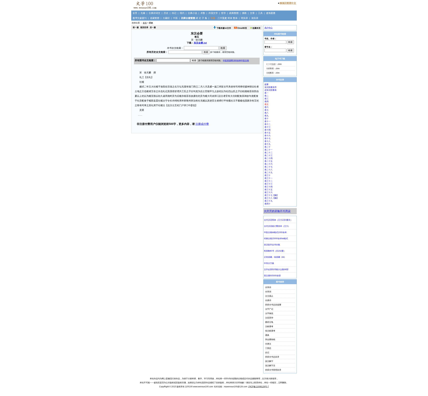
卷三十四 (268, 187)
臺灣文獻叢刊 (140, 18)
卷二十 (267, 147)
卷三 (266, 98)
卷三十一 (268, 178)
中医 (175, 18)
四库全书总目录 (272, 357)
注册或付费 (202, 124)
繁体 (235, 18)
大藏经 (166, 18)
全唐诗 (268, 300)
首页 (135, 13)
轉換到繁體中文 (288, 3)
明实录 (244, 18)
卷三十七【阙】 (271, 195)
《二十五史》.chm (273, 64)
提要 (266, 84)
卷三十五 (268, 189)
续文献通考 (270, 331)
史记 (267, 352)
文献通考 (269, 326)
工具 (260, 13)
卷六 (266, 107)
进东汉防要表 (270, 90)
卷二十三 (268, 155)
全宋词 (268, 292)
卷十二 (267, 124)
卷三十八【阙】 (271, 198)
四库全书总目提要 (273, 305)
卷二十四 (268, 158)
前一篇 (136, 27)
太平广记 (269, 309)
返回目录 (144, 27)
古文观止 (269, 296)
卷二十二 (268, 152)
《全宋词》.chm (272, 68)
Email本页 (242, 28)
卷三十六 (268, 192)
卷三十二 (268, 181)
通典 (267, 335)
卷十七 (267, 138)
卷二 (266, 96)
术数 (202, 13)
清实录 (254, 18)
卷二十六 (268, 164)
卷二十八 (268, 169)
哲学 (223, 13)
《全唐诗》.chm (272, 73)
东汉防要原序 (270, 87)
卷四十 (267, 204)
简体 (230, 18)
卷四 (266, 101)
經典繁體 (234, 13)
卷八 (266, 113)
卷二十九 (268, 172)
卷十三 (267, 127)
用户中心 (268, 28)
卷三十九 (268, 201)
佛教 (244, 13)
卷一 (266, 93)
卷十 (266, 118)
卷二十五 (268, 161)
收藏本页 (256, 28)
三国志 (268, 348)
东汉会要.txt (200, 42)
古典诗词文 (154, 13)
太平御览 (269, 313)
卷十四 (267, 130)
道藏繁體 (154, 18)
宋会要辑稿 (270, 339)
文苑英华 (269, 318)
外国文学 (213, 13)
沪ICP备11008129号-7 (258, 386)
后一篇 (153, 27)
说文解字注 (270, 365)
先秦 (143, 13)
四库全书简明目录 (273, 370)
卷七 (266, 110)
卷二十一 (268, 150)
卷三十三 (268, 184)
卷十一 (267, 121)
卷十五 (267, 133)
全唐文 (268, 344)
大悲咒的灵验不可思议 (277, 211)
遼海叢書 (270, 13)
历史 (166, 13)
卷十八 (267, 141)
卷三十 (267, 175)
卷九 (266, 116)
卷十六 (267, 135)
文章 (252, 13)
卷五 (266, 104)
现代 (182, 13)
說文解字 (269, 361)
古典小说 (192, 13)
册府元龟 (269, 322)
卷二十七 (268, 167)
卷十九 (267, 144)
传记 (174, 13)
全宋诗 (268, 287)
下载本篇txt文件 (223, 28)
